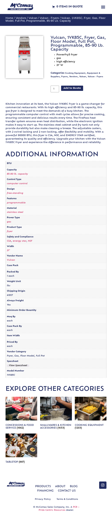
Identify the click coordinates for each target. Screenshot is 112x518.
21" (8, 250)
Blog (74, 486)
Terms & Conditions (67, 499)
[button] (103, 7)
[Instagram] (102, 485)
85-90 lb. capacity (17, 174)
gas (9, 222)
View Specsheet (18, 366)
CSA (9, 241)
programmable (16, 203)
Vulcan (33, 17)
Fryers (64, 76)
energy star (19, 241)
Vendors (21, 17)
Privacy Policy (43, 499)
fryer (10, 231)
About (60, 486)
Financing (45, 491)
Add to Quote (72, 88)
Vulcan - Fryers (49, 17)
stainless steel (15, 212)
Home (9, 17)
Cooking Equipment (75, 73)
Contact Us (67, 491)
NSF (30, 241)
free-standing (15, 193)
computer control (17, 184)
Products (43, 486)
